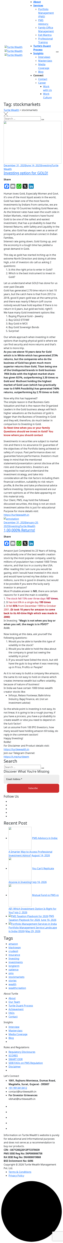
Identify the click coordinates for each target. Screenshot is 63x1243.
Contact (42, 79)
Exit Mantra (45, 35)
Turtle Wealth (27, 526)
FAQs (12, 1013)
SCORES (13, 1055)
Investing (46, 165)
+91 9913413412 (18, 1088)
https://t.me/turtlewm (16, 756)
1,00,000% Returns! (19, 530)
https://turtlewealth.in (16, 515)
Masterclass (45, 60)
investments (16, 962)
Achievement (16, 1009)
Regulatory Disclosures (22, 1052)
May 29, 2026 (32, 931)
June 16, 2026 (48, 920)
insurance (14, 955)
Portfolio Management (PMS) (46, 13)
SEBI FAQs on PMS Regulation (26, 1063)
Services (38, 5)
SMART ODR (16, 1059)
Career (42, 82)
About (37, 2)
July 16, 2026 (40, 882)
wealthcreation (17, 988)
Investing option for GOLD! (26, 172)
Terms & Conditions (20, 1172)
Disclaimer (15, 1066)
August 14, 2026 (40, 855)
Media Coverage (18, 1034)
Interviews (44, 57)
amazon (13, 944)
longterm (14, 966)
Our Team (14, 1002)
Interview (14, 1027)
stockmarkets (16, 977)
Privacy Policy (16, 1175)
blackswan (15, 947)
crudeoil (13, 951)
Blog (40, 71)
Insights (38, 53)
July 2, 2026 (21, 912)
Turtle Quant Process (21, 1005)
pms (11, 973)
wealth (12, 984)
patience (14, 969)
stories (13, 980)
